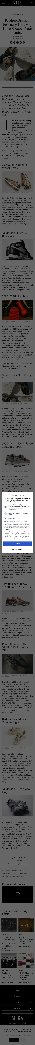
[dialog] (17, 522)
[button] (17, 518)
